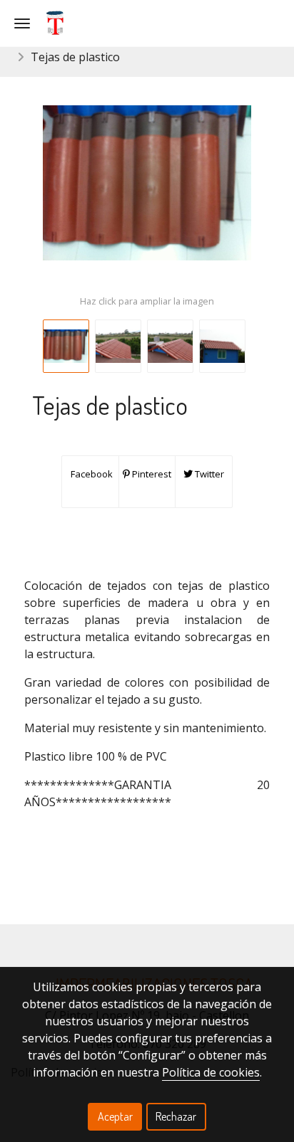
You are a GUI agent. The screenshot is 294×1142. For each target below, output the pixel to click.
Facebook (91, 473)
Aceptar (115, 1116)
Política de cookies (211, 1072)
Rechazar (176, 1116)
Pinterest (150, 473)
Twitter (208, 473)
